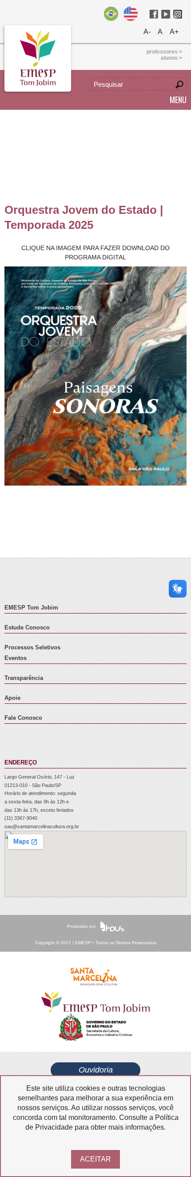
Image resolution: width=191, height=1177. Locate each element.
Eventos (15, 658)
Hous (112, 926)
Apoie (12, 698)
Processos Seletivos (32, 647)
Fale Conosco (23, 718)
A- (147, 31)
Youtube (165, 14)
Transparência (23, 678)
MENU (178, 99)
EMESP (37, 58)
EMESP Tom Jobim (31, 608)
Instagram (177, 14)
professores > (164, 52)
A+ (174, 31)
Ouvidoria (96, 1069)
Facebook (153, 14)
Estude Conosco (27, 628)
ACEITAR (95, 1159)
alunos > (171, 58)
